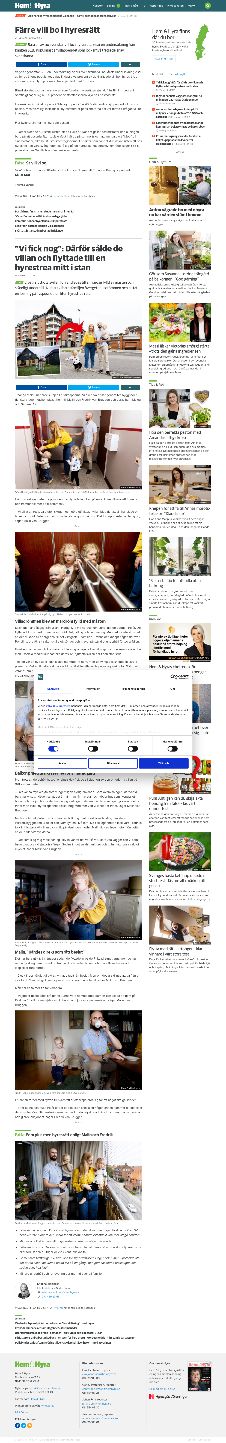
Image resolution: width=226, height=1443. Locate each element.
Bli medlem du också (162, 1389)
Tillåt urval (113, 763)
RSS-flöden (22, 1412)
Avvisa (62, 763)
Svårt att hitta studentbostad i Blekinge (39, 230)
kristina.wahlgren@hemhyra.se (60, 1292)
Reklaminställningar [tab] (132, 688)
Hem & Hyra (37, 1399)
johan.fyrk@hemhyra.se (96, 1403)
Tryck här (58, 196)
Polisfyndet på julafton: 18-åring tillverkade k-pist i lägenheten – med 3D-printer (63, 1342)
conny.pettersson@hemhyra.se (101, 1389)
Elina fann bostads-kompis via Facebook (39, 226)
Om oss (191, 1440)
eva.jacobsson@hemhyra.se (99, 1374)
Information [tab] (93, 688)
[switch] (93, 749)
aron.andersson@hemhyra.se (100, 1418)
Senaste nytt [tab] (177, 74)
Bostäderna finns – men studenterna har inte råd (44, 211)
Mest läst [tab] (157, 74)
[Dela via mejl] (130, 64)
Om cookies (204, 1440)
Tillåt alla (163, 763)
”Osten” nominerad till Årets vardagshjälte (41, 216)
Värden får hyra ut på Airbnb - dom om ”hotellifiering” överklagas (54, 1323)
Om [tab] (172, 688)
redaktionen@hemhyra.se (45, 1388)
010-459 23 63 (51, 1296)
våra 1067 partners (58, 705)
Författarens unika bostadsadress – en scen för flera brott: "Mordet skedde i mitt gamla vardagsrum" (76, 1337)
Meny (191, 6)
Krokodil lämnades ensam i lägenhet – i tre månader (46, 1328)
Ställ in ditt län (164, 58)
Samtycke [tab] (53, 688)
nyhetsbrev (47, 1406)
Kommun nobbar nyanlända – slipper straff (41, 221)
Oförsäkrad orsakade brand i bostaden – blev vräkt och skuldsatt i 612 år (58, 1333)
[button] (113, 6)
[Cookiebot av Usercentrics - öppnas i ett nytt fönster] (173, 677)
